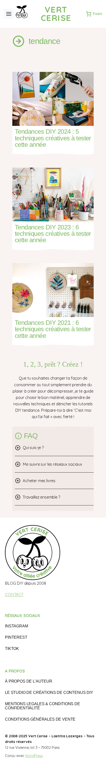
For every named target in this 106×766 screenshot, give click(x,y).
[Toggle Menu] (9, 14)
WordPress (34, 755)
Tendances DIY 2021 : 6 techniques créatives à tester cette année (53, 329)
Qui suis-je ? (33, 447)
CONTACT (14, 594)
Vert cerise (56, 13)
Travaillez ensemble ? (41, 497)
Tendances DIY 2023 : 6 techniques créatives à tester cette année (53, 233)
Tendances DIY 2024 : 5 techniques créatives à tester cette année (53, 138)
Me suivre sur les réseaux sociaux (52, 464)
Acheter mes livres (39, 480)
